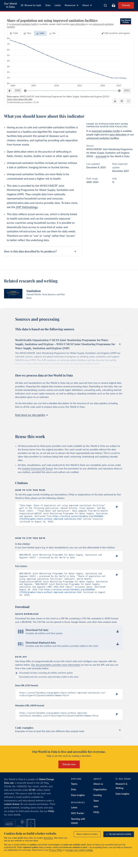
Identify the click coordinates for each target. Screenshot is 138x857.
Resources (70, 5)
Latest (58, 5)
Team (96, 801)
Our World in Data (10, 5)
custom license (11, 804)
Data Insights (78, 795)
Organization (100, 789)
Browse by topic (33, 5)
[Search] (105, 5)
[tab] (14, 33)
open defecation (118, 135)
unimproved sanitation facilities (102, 138)
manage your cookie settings (79, 850)
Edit (117, 33)
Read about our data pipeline (30, 415)
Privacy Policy (55, 850)
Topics (74, 784)
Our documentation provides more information (55, 665)
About (85, 5)
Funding (97, 795)
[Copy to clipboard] (113, 507)
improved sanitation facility (106, 131)
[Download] (115, 101)
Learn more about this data (19, 99)
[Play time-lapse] (9, 90)
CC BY (36, 102)
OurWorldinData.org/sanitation (19, 102)
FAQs (51, 811)
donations (48, 838)
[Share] (121, 101)
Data (47, 5)
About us (98, 784)
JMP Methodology (27, 207)
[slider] (25, 90)
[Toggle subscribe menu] (113, 5)
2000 (17, 91)
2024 (127, 91)
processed (101, 156)
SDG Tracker (77, 813)
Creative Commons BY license (37, 469)
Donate (126, 5)
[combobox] (105, 5)
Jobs (95, 806)
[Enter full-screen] (128, 101)
